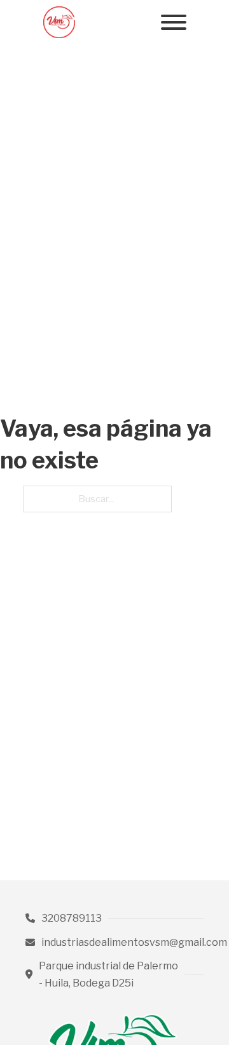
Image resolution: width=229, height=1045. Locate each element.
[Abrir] (173, 22)
